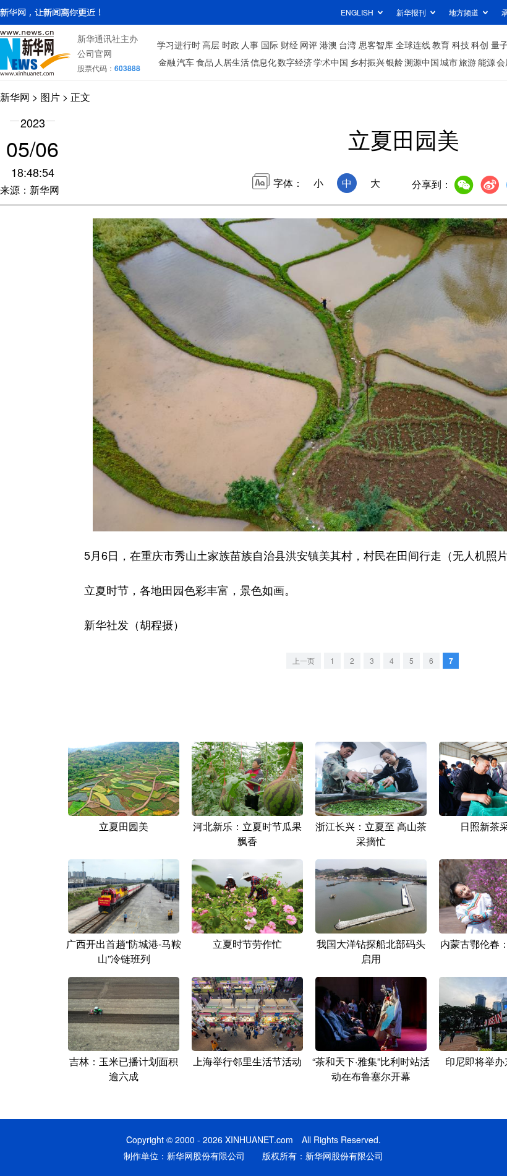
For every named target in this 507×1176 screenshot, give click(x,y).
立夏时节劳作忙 (247, 944)
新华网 (15, 97)
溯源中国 (421, 62)
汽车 (185, 62)
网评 (308, 44)
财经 (289, 44)
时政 (230, 44)
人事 (249, 44)
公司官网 (94, 53)
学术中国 (330, 62)
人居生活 (232, 62)
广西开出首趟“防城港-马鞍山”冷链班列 (123, 951)
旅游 (467, 62)
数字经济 (295, 62)
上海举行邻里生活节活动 (247, 1061)
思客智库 (376, 44)
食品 (204, 62)
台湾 (347, 44)
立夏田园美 (123, 826)
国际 (269, 44)
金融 (167, 62)
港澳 (328, 44)
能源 (486, 62)
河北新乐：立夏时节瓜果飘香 (247, 833)
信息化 (263, 62)
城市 (449, 62)
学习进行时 (178, 44)
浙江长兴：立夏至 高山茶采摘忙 (371, 833)
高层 (210, 44)
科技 (460, 44)
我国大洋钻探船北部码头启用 (371, 951)
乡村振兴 (367, 62)
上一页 (303, 660)
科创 (479, 44)
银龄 (394, 62)
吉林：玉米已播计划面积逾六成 (123, 1068)
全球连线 (413, 44)
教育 (440, 44)
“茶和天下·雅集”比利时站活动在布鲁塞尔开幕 (371, 1068)
